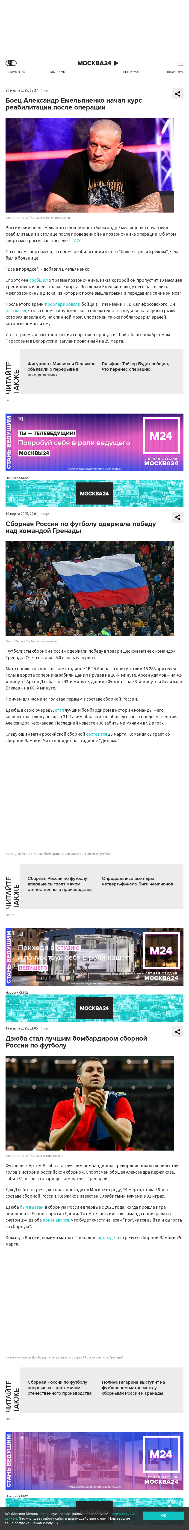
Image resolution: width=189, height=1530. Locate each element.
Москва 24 (94, 63)
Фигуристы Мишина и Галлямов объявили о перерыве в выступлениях (61, 369)
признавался (56, 1220)
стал (60, 710)
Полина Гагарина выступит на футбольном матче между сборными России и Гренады (133, 1387)
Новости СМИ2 (17, 478)
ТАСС (76, 240)
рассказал (16, 311)
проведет (107, 1237)
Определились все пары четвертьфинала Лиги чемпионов (137, 881)
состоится (97, 734)
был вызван (32, 1207)
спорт (10, 400)
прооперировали (62, 304)
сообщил (38, 280)
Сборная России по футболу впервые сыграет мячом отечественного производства (60, 884)
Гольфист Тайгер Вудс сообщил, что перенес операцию (135, 366)
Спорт (45, 90)
